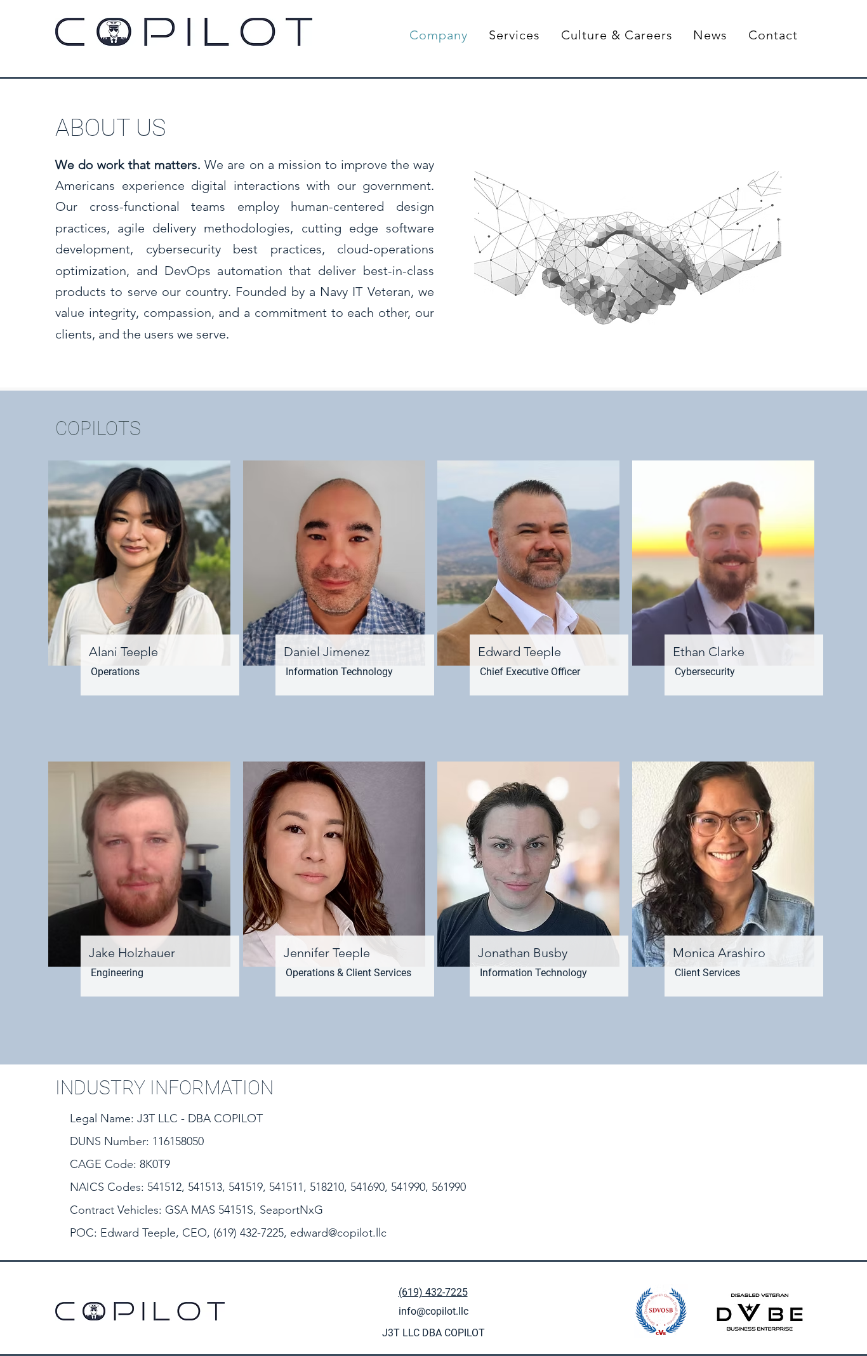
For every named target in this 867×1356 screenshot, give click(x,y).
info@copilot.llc (433, 1311)
